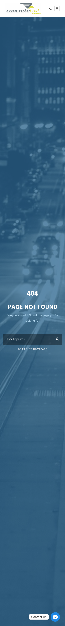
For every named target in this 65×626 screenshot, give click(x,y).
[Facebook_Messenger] (55, 617)
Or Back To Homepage (32, 349)
